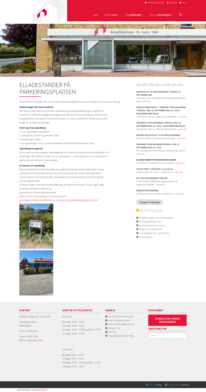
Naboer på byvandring (147, 190)
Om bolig (160, 14)
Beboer (111, 14)
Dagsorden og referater (151, 229)
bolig (154, 384)
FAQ (182, 2)
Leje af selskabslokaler (119, 320)
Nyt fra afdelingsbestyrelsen (152, 178)
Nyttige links (114, 328)
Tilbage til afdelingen (149, 202)
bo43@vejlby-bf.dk (33, 340)
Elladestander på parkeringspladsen (156, 159)
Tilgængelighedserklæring (121, 335)
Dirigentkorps (145, 236)
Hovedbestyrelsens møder (152, 225)
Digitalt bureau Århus (39, 390)
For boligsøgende (154, 2)
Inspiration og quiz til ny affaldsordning (158, 135)
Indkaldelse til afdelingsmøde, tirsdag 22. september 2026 (158, 93)
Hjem (95, 14)
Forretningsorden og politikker (154, 232)
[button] (180, 15)
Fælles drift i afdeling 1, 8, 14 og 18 (154, 169)
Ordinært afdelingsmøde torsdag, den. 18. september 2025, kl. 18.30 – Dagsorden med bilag (160, 124)
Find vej (112, 331)
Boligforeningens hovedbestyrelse (156, 217)
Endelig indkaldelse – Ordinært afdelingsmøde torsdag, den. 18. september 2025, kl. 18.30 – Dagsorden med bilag (161, 110)
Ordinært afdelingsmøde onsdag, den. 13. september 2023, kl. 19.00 (158, 146)
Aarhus (177, 384)
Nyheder (172, 2)
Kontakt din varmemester (120, 316)
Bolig (133, 14)
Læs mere (146, 101)
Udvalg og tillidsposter (150, 221)
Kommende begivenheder (121, 324)
